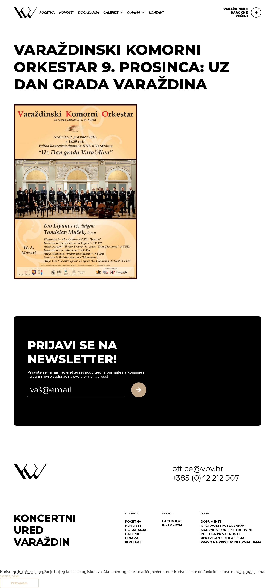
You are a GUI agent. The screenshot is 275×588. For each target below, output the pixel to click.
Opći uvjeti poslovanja (222, 526)
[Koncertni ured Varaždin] (25, 12)
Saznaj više (9, 576)
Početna (47, 12)
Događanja (88, 12)
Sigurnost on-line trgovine (227, 530)
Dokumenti (211, 521)
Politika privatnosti (220, 534)
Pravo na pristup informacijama (231, 542)
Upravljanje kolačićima (222, 538)
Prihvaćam (19, 583)
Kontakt (156, 12)
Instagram (172, 525)
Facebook (171, 521)
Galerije (110, 12)
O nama (133, 12)
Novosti (66, 12)
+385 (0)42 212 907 (205, 477)
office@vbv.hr (198, 468)
